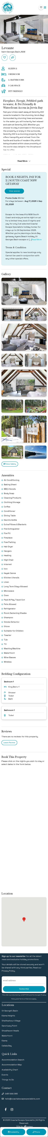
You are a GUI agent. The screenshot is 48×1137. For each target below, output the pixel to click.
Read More (37, 239)
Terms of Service (25, 999)
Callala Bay (7, 1045)
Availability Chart (10, 1069)
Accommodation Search (13, 1059)
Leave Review (9, 742)
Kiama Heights (8, 1015)
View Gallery (10, 464)
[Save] (4, 58)
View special (14, 191)
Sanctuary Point (9, 1025)
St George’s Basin (10, 1010)
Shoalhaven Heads (10, 1030)
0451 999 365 (11, 1093)
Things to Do (8, 1079)
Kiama (4, 1040)
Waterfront (7, 1035)
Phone (37, 1132)
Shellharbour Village (11, 1020)
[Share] (12, 58)
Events (5, 1074)
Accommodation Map (12, 1064)
